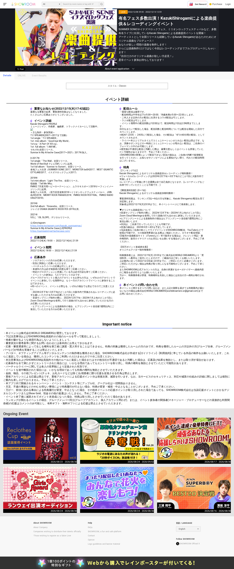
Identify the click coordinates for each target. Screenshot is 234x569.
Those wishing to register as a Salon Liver (52, 536)
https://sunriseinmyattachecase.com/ (50, 231)
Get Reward (200, 4)
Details (7, 75)
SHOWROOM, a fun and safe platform (104, 531)
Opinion (91, 540)
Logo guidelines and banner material (104, 544)
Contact (91, 536)
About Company (40, 527)
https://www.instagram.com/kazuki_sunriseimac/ (56, 225)
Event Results (39, 75)
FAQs (90, 527)
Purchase (217, 4)
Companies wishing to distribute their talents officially (57, 531)
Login (228, 4)
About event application (117, 68)
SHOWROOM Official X (190, 544)
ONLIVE (22, 75)
